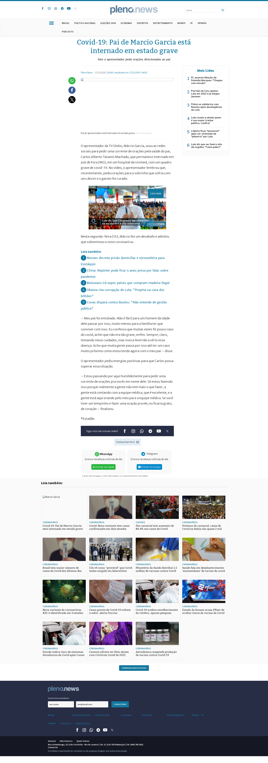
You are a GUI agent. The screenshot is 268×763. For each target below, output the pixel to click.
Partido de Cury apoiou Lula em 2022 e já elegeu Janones (205, 93)
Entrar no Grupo (151, 466)
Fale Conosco (66, 741)
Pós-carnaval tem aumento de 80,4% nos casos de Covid (155, 527)
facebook (42, 8)
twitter (75, 8)
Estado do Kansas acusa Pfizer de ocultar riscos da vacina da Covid (203, 611)
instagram (49, 8)
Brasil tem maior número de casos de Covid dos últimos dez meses (62, 571)
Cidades (140, 522)
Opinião (202, 23)
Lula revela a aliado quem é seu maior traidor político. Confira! (206, 120)
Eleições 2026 (108, 23)
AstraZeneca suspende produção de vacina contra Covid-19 (156, 653)
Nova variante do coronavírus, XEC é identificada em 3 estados (63, 611)
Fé (191, 23)
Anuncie (52, 741)
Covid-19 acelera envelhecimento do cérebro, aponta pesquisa (157, 611)
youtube (68, 8)
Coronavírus (50, 522)
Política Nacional (85, 23)
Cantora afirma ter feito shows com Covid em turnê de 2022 (109, 653)
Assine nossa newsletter (58, 698)
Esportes (142, 23)
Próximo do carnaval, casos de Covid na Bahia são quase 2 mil (202, 527)
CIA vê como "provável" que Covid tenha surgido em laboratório (110, 569)
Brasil (65, 23)
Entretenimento (162, 23)
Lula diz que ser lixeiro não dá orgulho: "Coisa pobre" (206, 146)
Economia (126, 23)
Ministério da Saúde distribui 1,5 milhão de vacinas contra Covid (156, 569)
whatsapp (55, 8)
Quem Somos (82, 741)
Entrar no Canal (104, 466)
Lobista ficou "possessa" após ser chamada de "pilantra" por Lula (205, 133)
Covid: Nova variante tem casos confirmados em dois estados (109, 527)
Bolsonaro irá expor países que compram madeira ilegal (128, 283)
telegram (62, 8)
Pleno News (134, 9)
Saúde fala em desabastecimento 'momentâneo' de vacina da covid (203, 569)
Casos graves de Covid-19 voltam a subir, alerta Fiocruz (110, 611)
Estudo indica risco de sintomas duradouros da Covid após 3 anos (63, 653)
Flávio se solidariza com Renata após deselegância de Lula (206, 107)
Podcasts (68, 31)
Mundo (181, 23)
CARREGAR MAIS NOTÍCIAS (134, 668)
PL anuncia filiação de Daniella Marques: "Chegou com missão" (206, 80)
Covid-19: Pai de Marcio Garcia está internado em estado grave (63, 527)
